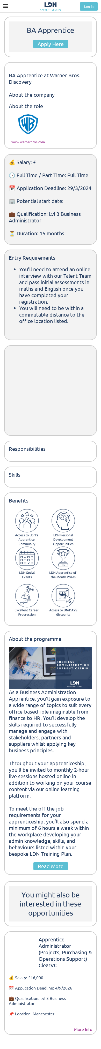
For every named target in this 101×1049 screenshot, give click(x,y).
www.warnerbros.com (28, 142)
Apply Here (51, 44)
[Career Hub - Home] (50, 6)
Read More (50, 866)
